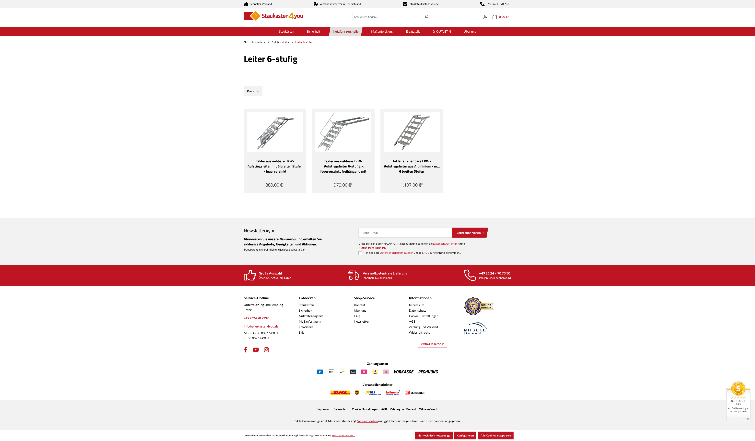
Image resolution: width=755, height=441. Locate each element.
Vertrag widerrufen (432, 343)
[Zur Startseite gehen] (273, 16)
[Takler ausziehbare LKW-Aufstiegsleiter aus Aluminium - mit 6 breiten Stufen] (412, 132)
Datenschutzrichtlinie (446, 243)
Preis (250, 91)
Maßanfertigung (310, 321)
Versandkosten (367, 421)
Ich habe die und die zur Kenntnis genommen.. (413, 252)
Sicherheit (305, 310)
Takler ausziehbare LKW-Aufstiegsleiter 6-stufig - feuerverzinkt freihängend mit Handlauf (343, 166)
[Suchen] (426, 17)
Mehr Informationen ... (343, 435)
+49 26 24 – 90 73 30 (494, 273)
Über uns (360, 310)
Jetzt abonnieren (469, 232)
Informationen (420, 298)
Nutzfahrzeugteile (311, 316)
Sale (301, 332)
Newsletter (361, 321)
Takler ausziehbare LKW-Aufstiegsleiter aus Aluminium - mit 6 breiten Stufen (411, 166)
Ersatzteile (306, 327)
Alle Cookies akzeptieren (496, 435)
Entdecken (307, 298)
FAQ (357, 316)
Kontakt (359, 305)
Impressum (416, 305)
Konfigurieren (465, 435)
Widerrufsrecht (419, 332)
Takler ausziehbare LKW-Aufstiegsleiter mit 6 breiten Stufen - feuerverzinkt (275, 166)
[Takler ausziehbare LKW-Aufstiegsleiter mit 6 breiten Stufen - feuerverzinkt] (275, 132)
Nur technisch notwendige (434, 435)
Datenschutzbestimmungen (396, 252)
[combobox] (387, 17)
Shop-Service (364, 298)
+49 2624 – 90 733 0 (498, 3)
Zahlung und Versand (423, 327)
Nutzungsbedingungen (372, 247)
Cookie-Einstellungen (423, 316)
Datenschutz (417, 310)
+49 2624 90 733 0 (256, 318)
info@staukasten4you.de (424, 3)
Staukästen (306, 305)
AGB (426, 252)
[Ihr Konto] (485, 17)
